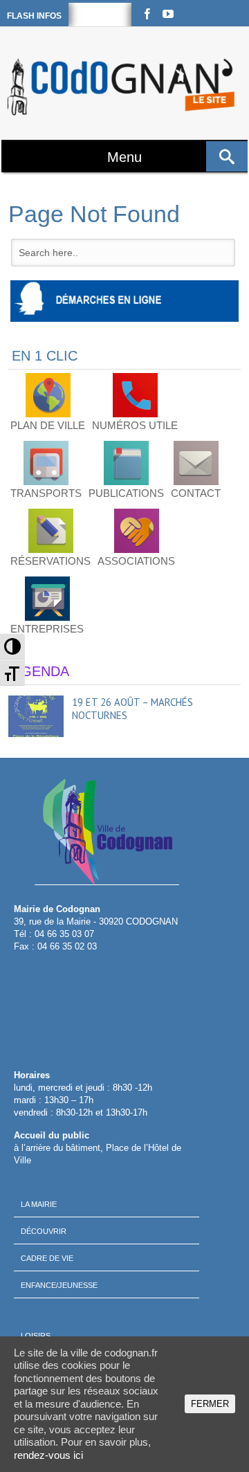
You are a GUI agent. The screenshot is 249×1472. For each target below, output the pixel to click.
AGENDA (40, 671)
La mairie (39, 1204)
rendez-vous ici (48, 1455)
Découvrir (43, 1231)
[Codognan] (122, 87)
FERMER (210, 1404)
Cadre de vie (47, 1258)
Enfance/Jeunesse (59, 1285)
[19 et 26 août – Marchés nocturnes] (36, 716)
